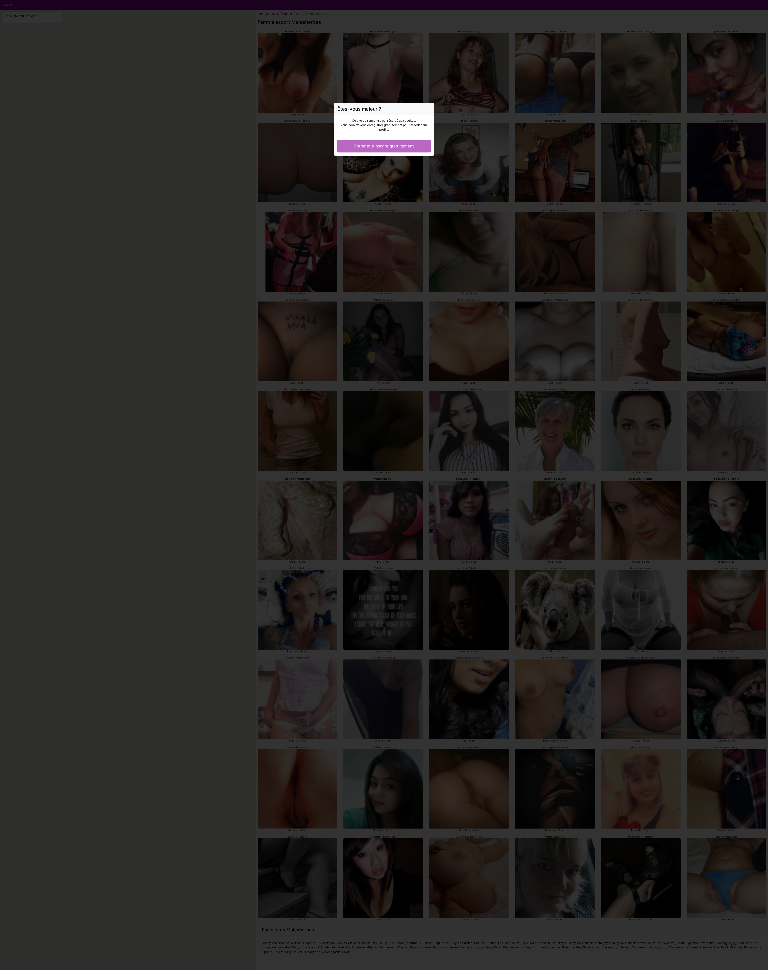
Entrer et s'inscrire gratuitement (384, 146)
